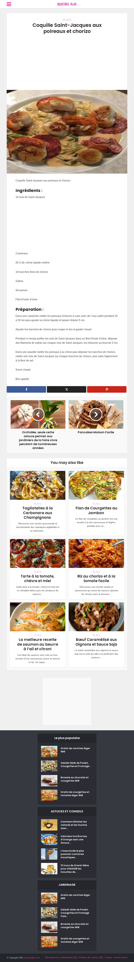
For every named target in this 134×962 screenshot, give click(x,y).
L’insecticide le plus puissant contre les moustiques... (72, 854)
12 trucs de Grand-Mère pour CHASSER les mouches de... (75, 869)
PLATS (67, 20)
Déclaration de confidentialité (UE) (61, 957)
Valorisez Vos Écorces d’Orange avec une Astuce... (74, 839)
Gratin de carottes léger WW (75, 750)
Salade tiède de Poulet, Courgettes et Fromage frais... (75, 913)
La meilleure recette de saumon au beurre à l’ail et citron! (37, 644)
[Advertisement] (67, 62)
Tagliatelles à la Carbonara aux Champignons (37, 513)
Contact (108, 957)
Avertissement (120, 957)
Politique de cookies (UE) (91, 957)
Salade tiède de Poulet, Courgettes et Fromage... (76, 764)
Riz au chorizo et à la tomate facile (96, 579)
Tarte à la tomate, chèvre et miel (38, 579)
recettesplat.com (32, 957)
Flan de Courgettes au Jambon (96, 510)
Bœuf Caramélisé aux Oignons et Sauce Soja (96, 642)
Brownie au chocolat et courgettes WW (75, 779)
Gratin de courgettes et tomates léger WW (75, 793)
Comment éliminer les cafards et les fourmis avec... (74, 825)
